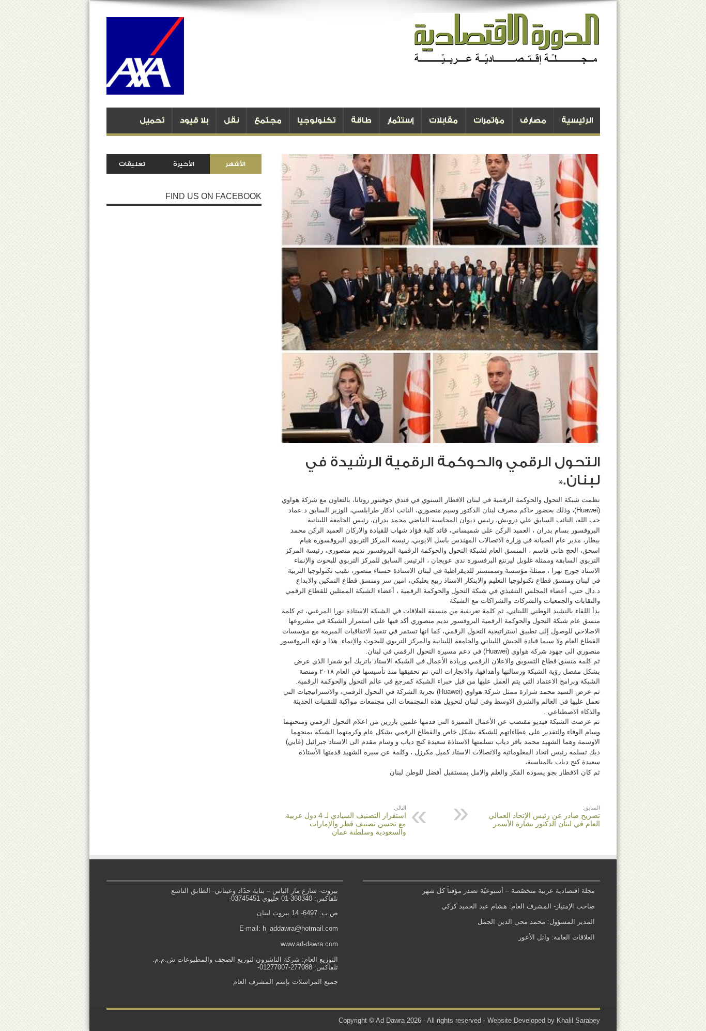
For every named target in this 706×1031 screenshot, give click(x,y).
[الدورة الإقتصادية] (507, 56)
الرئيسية (577, 120)
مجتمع (268, 120)
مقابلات (443, 120)
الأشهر (235, 164)
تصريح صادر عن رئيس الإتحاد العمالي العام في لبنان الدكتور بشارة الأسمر (544, 816)
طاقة (361, 120)
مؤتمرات (488, 120)
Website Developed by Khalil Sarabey (543, 1020)
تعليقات (132, 164)
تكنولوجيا (316, 120)
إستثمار (400, 120)
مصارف (533, 120)
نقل (231, 120)
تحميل (152, 120)
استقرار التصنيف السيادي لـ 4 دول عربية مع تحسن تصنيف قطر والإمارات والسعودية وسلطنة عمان (346, 820)
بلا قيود (194, 120)
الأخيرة (183, 164)
